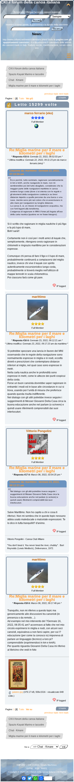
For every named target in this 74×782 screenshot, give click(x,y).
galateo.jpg (17, 692)
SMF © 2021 (33, 765)
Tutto (21, 98)
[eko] (36, 127)
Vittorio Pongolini (38, 431)
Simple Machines (48, 765)
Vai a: (27, 747)
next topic (64, 94)
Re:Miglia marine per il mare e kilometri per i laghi (37, 151)
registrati (55, 12)
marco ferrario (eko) (38, 113)
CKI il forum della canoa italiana (30, 2)
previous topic (51, 94)
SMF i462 (20, 765)
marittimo (39, 296)
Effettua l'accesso (34, 12)
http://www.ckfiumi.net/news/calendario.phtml (25, 39)
